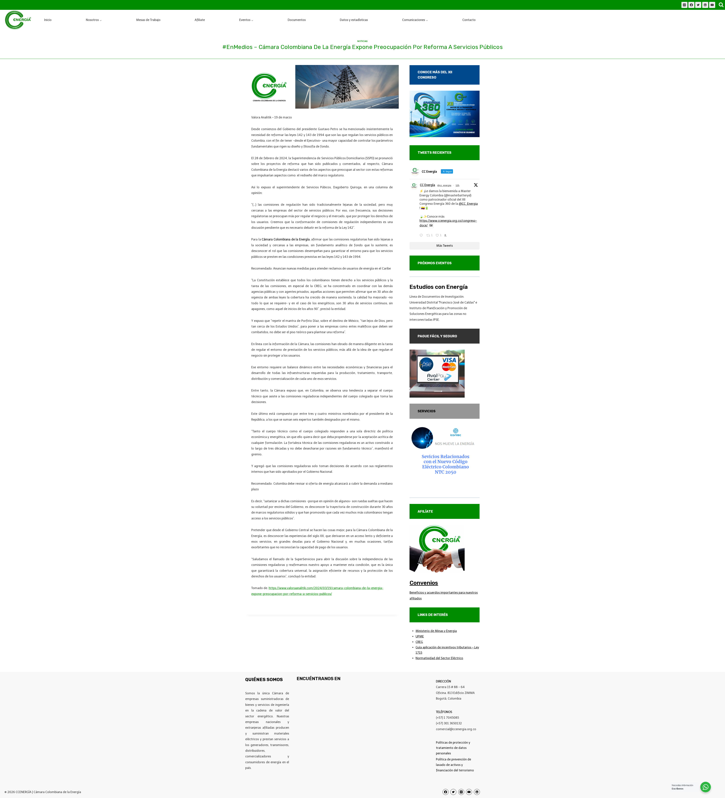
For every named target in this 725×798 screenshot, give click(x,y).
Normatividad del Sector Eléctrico (439, 658)
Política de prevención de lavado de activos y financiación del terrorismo (455, 765)
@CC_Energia (468, 203)
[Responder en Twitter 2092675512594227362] (422, 236)
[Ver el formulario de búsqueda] (721, 5)
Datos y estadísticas (354, 20)
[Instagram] (684, 5)
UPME (420, 636)
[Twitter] (698, 5)
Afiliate (200, 20)
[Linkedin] (705, 5)
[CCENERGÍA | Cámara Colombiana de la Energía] (19, 20)
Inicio (48, 20)
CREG (419, 642)
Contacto (469, 20)
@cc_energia (444, 185)
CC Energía (427, 185)
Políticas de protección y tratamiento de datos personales (453, 748)
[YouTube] (712, 5)
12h (457, 185)
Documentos (297, 20)
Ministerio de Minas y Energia (436, 631)
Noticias (362, 41)
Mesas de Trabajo (148, 20)
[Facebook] (691, 5)
